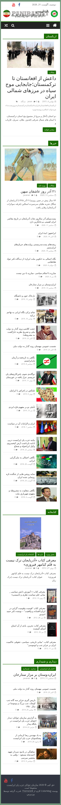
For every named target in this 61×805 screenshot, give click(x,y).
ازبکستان (52, 105)
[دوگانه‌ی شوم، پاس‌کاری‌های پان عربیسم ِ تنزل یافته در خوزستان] (46, 372)
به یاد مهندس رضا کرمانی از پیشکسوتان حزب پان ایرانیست (27, 737)
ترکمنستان (21, 105)
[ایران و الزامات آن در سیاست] (46, 422)
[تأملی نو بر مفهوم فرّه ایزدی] (46, 405)
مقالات (51, 72)
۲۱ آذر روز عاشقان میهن (38, 191)
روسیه (39, 109)
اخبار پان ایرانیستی (47, 668)
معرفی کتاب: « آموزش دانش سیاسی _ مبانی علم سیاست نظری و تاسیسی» (27, 593)
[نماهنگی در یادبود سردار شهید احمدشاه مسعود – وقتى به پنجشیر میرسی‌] (46, 750)
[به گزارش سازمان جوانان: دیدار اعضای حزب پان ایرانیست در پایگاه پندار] (47, 716)
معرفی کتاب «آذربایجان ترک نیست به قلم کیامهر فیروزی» (31, 562)
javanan (26, 195)
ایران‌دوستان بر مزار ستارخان (42, 284)
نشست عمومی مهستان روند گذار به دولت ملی (34, 346)
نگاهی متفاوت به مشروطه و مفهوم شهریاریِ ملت (22, 492)
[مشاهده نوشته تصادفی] (6, 25)
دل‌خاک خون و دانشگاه (24, 295)
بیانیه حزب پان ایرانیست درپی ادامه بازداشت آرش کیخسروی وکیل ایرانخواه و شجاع (21, 443)
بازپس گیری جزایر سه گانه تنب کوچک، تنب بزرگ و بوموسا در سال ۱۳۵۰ (21, 703)
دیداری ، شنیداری (29, 668)
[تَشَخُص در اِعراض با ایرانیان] (46, 389)
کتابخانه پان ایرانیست (25, 554)
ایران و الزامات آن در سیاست (21, 423)
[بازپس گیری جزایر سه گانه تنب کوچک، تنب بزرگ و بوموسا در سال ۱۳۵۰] (47, 698)
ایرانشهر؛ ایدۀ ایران (47, 233)
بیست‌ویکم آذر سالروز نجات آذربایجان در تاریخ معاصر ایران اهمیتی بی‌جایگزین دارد (31, 220)
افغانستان (44, 105)
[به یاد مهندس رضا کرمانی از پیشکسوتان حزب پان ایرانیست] (50, 733)
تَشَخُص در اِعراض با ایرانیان (22, 390)
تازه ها (40, 554)
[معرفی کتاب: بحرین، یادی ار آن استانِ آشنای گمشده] (52, 624)
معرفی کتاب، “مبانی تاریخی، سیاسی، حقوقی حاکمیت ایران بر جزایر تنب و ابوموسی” (31, 643)
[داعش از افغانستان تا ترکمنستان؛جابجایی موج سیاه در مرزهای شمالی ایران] (30, 43)
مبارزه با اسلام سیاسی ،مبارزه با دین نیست (36, 273)
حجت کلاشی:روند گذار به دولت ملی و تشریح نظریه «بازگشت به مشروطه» (20, 331)
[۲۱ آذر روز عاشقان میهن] (30, 150)
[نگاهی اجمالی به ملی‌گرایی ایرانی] (46, 456)
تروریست (12, 105)
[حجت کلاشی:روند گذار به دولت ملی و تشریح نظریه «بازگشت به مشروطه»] (46, 327)
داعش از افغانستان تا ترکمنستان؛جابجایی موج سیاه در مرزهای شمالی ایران (30, 87)
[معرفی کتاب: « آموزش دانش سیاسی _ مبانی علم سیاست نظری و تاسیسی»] (52, 590)
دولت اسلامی (48, 109)
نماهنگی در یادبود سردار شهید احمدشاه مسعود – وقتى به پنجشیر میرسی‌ (21, 754)
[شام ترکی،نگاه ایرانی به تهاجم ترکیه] (46, 310)
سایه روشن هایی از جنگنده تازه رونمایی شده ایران (20, 475)
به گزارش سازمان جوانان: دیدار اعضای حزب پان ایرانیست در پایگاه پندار (22, 720)
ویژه (34, 109)
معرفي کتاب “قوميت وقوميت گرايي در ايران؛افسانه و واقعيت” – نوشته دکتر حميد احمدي (26, 611)
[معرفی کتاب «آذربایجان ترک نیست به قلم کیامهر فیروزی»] (30, 519)
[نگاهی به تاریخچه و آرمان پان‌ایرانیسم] (46, 356)
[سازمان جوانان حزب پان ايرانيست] (54, 25)
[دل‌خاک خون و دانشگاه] (46, 294)
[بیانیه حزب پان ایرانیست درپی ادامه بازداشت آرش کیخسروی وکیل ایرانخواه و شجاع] (46, 438)
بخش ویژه (50, 554)
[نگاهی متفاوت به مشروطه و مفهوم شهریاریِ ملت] (46, 489)
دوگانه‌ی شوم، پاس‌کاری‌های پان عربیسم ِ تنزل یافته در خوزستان (20, 375)
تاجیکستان (30, 105)
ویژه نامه (41, 185)
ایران (37, 105)
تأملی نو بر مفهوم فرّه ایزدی (22, 406)
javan (30, 101)
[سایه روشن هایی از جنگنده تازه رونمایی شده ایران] (46, 472)
